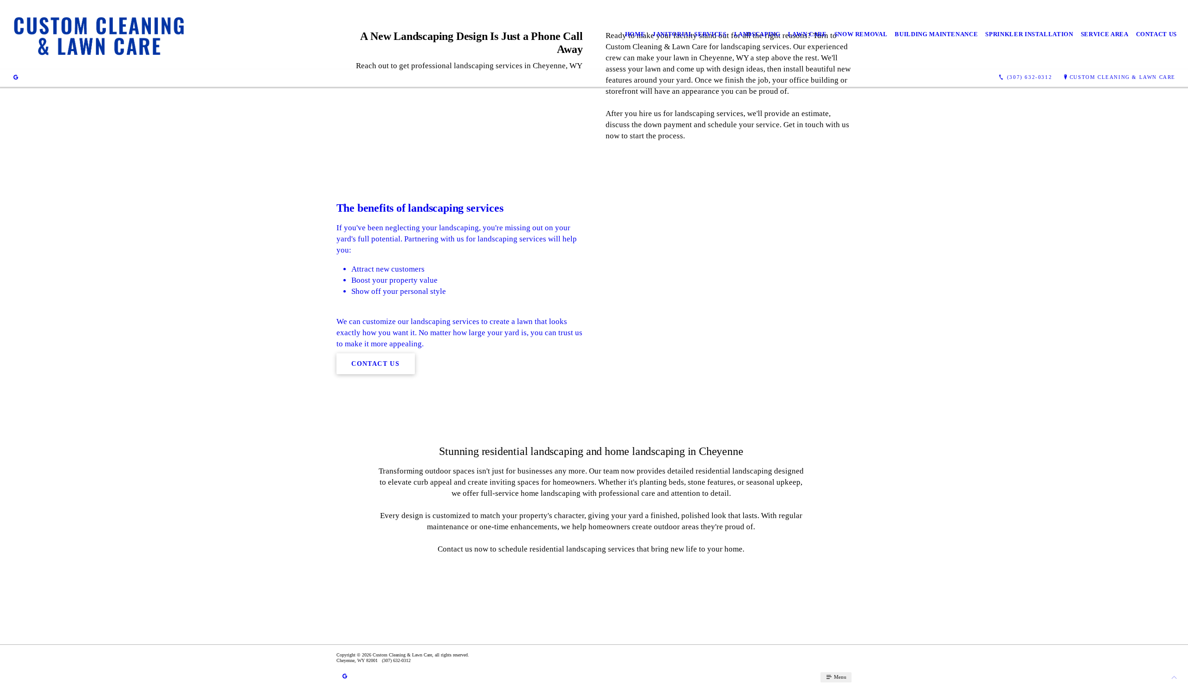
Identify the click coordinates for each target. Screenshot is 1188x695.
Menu (839, 677)
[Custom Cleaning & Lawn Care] (98, 34)
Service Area (1105, 34)
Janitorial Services (689, 34)
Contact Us (1156, 34)
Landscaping (757, 34)
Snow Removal (861, 34)
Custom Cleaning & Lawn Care (1122, 77)
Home (635, 34)
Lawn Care (807, 34)
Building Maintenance (936, 34)
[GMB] (15, 77)
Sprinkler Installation (1029, 34)
